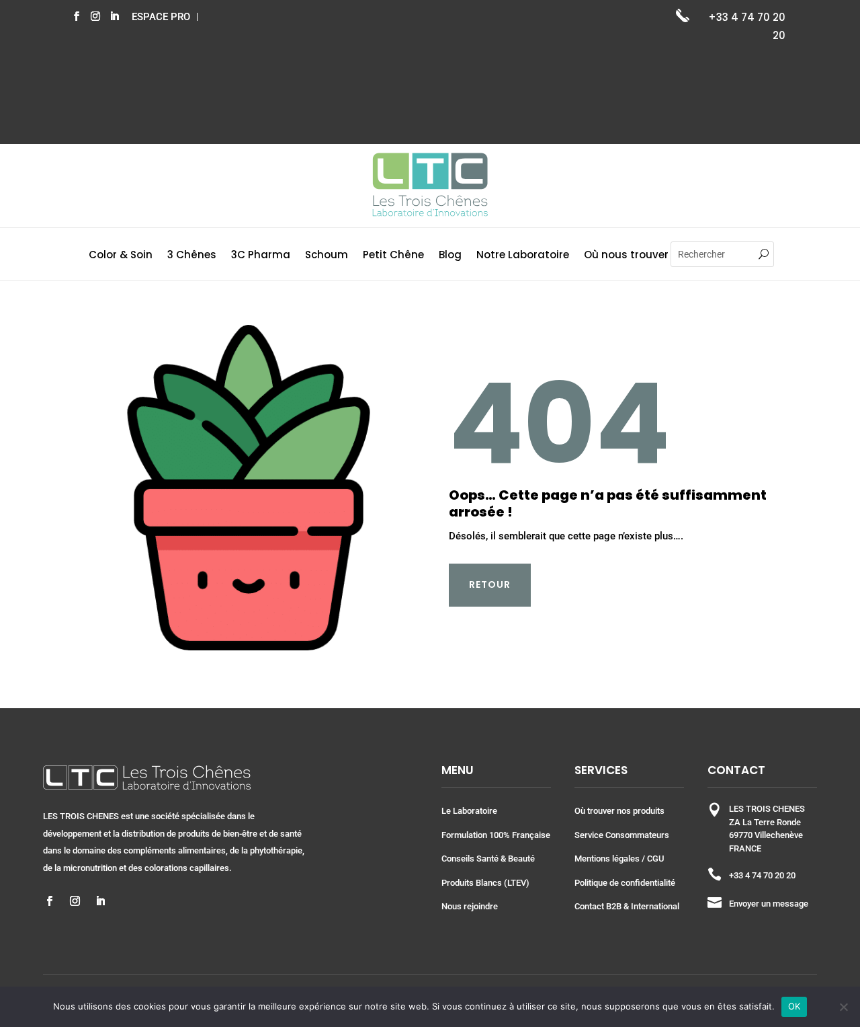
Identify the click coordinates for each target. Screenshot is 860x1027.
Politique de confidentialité (624, 883)
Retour (490, 584)
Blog (450, 256)
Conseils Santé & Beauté (488, 858)
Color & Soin (121, 256)
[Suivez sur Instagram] (95, 16)
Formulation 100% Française (495, 835)
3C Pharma (260, 256)
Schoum (326, 256)
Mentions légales (607, 858)
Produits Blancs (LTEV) (485, 883)
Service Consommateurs (621, 835)
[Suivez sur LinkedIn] (114, 16)
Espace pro (161, 17)
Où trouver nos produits (619, 811)
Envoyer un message (768, 904)
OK (794, 1006)
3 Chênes (191, 256)
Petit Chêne (393, 256)
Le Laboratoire (469, 811)
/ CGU (652, 858)
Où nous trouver (626, 256)
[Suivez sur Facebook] (76, 16)
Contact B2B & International (626, 906)
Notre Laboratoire (522, 256)
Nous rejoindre (469, 906)
